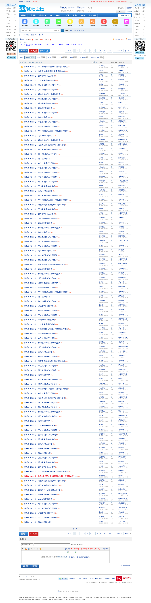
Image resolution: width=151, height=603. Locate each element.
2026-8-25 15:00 (123, 118)
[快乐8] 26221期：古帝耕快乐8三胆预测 (39, 467)
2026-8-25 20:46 (123, 76)
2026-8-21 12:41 (123, 380)
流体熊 (101, 116)
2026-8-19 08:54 (123, 518)
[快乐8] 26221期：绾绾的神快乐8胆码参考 (40, 504)
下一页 (127, 51)
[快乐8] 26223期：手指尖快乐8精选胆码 (39, 333)
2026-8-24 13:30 (123, 173)
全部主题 (23, 62)
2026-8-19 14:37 (123, 486)
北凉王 (101, 79)
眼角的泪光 (122, 66)
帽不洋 (8, 32)
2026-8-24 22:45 (123, 136)
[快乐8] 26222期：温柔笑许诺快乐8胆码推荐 (41, 416)
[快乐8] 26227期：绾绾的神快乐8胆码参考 (40, 113)
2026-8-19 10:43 (123, 504)
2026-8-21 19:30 (123, 334)
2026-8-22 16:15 (123, 297)
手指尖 (101, 102)
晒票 (73, 57)
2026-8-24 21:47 (123, 145)
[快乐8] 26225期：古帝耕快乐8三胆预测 (39, 214)
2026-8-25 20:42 (123, 90)
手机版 (85, 578)
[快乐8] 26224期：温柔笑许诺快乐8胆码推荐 (41, 283)
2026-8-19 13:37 (123, 491)
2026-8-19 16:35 (123, 472)
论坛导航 (26, 35)
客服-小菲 (102, 475)
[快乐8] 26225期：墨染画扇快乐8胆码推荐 (40, 237)
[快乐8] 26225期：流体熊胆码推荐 (37, 232)
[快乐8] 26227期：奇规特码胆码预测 (38, 108)
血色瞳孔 (137, 23)
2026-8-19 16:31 (123, 477)
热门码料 (99, 1)
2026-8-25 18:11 (123, 109)
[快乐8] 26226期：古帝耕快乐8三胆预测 (39, 163)
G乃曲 (9, 29)
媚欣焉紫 (121, 448)
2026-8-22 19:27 (123, 288)
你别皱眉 (121, 222)
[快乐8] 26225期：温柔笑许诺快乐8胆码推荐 (41, 195)
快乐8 (75, 15)
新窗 (95, 62)
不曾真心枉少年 (123, 181)
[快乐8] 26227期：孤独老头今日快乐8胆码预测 (42, 94)
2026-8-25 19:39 (123, 95)
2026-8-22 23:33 (123, 265)
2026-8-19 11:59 (123, 500)
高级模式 (105, 549)
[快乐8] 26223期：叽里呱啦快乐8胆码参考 (40, 347)
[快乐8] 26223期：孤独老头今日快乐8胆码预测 (42, 343)
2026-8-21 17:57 (123, 339)
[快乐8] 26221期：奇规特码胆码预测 (38, 499)
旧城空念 (121, 98)
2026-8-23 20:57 (123, 205)
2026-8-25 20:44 (123, 81)
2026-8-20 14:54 (123, 408)
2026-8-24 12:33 (123, 191)
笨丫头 (120, 102)
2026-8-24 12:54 (123, 182)
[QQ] (63, 578)
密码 (89, 11)
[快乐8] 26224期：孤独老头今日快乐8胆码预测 (42, 274)
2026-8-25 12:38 (123, 127)
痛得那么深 (122, 190)
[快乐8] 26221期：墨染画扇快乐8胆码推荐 (40, 495)
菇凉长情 (121, 517)
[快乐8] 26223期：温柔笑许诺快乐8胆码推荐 (41, 379)
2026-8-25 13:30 (123, 122)
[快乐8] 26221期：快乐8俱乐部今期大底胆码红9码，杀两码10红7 (49, 476)
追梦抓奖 (121, 194)
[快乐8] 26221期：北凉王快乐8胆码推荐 (39, 513)
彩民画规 (67, 549)
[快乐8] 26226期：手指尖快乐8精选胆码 (39, 186)
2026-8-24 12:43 (123, 187)
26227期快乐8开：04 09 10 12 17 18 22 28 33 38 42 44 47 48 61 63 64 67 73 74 (51, 45)
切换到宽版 (130, 2)
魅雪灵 (120, 254)
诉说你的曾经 (122, 434)
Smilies (40, 549)
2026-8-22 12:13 (123, 320)
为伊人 (137, 20)
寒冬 (137, 29)
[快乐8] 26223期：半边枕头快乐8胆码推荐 (40, 366)
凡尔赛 (137, 8)
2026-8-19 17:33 (123, 468)
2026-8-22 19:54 (123, 270)
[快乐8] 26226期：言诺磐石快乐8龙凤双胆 (40, 172)
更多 (40, 62)
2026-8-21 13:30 (123, 375)
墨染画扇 (102, 98)
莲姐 (8, 17)
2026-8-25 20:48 (123, 72)
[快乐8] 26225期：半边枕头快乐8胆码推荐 (40, 246)
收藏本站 (29, 1)
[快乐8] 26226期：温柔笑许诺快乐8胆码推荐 (41, 149)
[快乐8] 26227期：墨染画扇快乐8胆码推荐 (40, 99)
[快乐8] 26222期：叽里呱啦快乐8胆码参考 (40, 407)
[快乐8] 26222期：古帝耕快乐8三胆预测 (39, 393)
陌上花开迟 (122, 116)
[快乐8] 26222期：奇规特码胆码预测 (38, 444)
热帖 (33, 62)
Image (28, 549)
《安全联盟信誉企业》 (122, 1)
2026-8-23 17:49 (123, 228)
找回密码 (129, 8)
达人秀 (35, 1)
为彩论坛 (20, 35)
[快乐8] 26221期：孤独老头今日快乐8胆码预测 (42, 490)
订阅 (129, 39)
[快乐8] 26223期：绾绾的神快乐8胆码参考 (40, 384)
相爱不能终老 (122, 93)
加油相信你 (122, 148)
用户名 (90, 8)
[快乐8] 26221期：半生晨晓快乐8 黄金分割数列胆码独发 (46, 472)
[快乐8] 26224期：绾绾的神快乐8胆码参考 (40, 301)
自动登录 (121, 8)
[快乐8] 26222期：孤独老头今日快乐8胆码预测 (42, 412)
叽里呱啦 (102, 89)
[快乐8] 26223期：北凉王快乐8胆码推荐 (39, 324)
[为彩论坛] (32, 12)
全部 (21, 57)
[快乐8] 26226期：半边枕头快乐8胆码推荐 (40, 168)
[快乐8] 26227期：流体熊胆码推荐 (37, 117)
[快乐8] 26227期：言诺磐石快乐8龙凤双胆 (40, 126)
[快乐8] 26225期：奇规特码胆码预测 (38, 223)
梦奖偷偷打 (122, 457)
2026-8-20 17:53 (123, 394)
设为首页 (22, 1)
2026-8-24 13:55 (123, 168)
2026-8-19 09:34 (123, 514)
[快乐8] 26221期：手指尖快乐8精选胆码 (39, 462)
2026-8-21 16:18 (123, 362)
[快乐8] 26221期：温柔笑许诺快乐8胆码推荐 (41, 485)
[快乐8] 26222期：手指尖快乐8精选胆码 (39, 439)
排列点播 (92, 15)
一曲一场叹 (122, 351)
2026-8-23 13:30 (123, 247)
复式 (78, 30)
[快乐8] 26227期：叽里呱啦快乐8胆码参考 (40, 90)
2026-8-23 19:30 (123, 219)
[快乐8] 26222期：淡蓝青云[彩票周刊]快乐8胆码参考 (44, 398)
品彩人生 (137, 32)
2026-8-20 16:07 (123, 398)
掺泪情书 (121, 406)
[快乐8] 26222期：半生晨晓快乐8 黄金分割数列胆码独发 (46, 389)
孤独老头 (102, 93)
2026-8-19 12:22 (123, 495)
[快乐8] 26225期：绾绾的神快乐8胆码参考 (40, 241)
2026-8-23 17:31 (123, 233)
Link (31, 549)
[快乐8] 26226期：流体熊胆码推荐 (37, 159)
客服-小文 (27, 42)
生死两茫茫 (8, 14)
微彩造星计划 (96, 57)
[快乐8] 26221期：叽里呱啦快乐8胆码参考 (40, 458)
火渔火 (8, 8)
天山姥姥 (137, 14)
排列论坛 (43, 15)
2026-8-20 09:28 (123, 435)
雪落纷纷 (121, 112)
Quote (34, 549)
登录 (58, 557)
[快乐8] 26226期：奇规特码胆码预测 (38, 191)
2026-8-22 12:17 (123, 316)
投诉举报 (111, 1)
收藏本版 (119, 39)
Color (25, 549)
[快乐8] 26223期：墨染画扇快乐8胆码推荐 (40, 370)
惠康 (137, 26)
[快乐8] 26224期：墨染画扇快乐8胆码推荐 (40, 260)
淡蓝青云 (102, 70)
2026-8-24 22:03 (123, 141)
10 (104, 51)
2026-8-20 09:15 (123, 444)
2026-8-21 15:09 (123, 366)
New (69, 67)
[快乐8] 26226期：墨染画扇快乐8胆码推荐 (40, 177)
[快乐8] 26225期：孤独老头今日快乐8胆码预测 (42, 228)
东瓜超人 (137, 11)
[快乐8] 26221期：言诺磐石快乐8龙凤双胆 (40, 508)
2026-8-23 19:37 (123, 214)
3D (51, 15)
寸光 (8, 20)
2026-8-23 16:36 (123, 237)
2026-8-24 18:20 (123, 164)
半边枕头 (102, 121)
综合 (63, 57)
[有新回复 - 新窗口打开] (22, 67)
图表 (82, 30)
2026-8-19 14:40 (123, 481)
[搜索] (62, 30)
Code (37, 549)
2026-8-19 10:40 (123, 509)
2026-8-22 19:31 (123, 274)
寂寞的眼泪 (122, 176)
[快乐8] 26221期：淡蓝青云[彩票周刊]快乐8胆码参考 (44, 481)
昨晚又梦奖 (122, 107)
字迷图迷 (84, 57)
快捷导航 (124, 15)
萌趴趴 (120, 153)
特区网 (23, 15)
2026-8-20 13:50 (123, 417)
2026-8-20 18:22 (123, 389)
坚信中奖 (121, 135)
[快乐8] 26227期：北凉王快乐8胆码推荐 (39, 80)
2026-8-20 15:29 (123, 403)
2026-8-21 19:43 (123, 329)
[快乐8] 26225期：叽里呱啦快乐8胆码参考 (40, 218)
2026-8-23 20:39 (123, 210)
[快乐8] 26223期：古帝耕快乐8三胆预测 (39, 338)
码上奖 (93, 1)
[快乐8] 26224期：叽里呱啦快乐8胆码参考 (40, 278)
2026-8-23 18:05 (123, 224)
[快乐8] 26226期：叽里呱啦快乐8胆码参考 (40, 154)
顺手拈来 (8, 11)
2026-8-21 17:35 (123, 343)
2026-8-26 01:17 (123, 67)
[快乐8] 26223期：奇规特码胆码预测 (38, 352)
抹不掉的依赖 (122, 130)
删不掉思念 (122, 70)
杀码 (74, 30)
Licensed (36, 577)
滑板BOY (137, 17)
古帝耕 (101, 75)
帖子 (55, 30)
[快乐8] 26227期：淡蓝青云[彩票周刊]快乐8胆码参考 (44, 71)
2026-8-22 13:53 (123, 306)
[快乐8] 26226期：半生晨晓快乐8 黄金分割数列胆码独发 (46, 131)
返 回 (69, 51)
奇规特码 (102, 107)
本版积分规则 (125, 565)
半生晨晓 (102, 66)
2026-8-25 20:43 (123, 86)
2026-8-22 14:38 (123, 302)
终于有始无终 (122, 144)
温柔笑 (101, 84)
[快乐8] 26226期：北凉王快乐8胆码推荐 (39, 136)
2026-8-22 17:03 (123, 293)
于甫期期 (8, 26)
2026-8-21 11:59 (123, 385)
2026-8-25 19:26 (123, 104)
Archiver (79, 578)
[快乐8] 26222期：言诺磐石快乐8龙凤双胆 (40, 435)
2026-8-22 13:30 (123, 311)
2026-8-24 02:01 (123, 196)
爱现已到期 (122, 121)
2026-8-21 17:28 (123, 348)
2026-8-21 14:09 (123, 371)
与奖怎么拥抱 (122, 466)
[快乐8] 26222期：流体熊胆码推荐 (37, 421)
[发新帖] (23, 51)
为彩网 (82, 15)
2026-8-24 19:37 (123, 150)
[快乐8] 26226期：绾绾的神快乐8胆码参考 (40, 182)
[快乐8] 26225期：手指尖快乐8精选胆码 (39, 209)
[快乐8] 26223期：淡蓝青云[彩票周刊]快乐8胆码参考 (44, 361)
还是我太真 (122, 287)
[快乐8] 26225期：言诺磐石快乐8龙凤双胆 (40, 255)
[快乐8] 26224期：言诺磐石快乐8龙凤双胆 (40, 310)
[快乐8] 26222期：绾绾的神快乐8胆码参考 (40, 402)
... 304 (109, 51)
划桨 (8, 23)
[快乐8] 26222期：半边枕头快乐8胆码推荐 (40, 430)
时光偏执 (121, 300)
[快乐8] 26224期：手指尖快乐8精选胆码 (39, 320)
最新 (29, 62)
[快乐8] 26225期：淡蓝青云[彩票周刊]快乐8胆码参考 (44, 205)
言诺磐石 (102, 125)
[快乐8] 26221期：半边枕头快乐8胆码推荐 (40, 518)
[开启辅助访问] (90, 2)
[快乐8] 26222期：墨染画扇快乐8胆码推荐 (40, 449)
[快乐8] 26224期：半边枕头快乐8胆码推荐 (40, 315)
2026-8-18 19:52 (123, 523)
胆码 (71, 30)
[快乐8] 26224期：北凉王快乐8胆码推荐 (39, 306)
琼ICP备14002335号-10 (108, 578)
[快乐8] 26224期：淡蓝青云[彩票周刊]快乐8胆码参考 (44, 264)
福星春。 (137, 35)
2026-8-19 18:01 (123, 463)
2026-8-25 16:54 (123, 113)
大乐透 (66, 15)
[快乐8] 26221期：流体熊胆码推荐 (37, 453)
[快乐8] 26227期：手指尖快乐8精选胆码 (39, 103)
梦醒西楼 (121, 75)
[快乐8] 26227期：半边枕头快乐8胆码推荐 (40, 122)
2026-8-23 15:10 (123, 242)
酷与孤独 (121, 296)
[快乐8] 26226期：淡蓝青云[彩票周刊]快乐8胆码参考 (44, 145)
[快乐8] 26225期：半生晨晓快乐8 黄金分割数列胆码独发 (46, 200)
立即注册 (129, 11)
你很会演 (121, 79)
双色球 (57, 15)
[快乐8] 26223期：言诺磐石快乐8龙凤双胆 (40, 356)
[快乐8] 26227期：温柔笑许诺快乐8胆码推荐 (41, 85)
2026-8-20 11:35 (123, 426)
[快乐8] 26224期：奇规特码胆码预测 (38, 269)
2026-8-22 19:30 (123, 279)
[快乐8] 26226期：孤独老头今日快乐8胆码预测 (42, 140)
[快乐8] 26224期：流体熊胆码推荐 (37, 297)
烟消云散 (121, 388)
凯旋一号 (121, 162)
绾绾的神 (102, 112)
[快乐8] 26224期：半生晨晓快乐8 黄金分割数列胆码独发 (46, 292)
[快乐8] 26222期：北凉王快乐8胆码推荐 (39, 426)
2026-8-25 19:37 (123, 99)
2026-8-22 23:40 (123, 260)
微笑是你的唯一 (123, 337)
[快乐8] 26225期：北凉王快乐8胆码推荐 (39, 251)
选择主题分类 (26, 545)
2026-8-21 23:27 (123, 325)
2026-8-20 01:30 (123, 454)
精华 (37, 62)
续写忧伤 (121, 250)
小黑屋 (91, 578)
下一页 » (75, 529)
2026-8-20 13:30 (123, 421)
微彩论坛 (34, 35)
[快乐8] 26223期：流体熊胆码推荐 (37, 375)
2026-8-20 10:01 (123, 431)
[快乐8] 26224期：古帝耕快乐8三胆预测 (39, 287)
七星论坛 (32, 15)
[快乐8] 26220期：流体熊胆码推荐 (37, 522)
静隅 (8, 35)
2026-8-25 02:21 (123, 132)
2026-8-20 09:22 (123, 440)
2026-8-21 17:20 (123, 352)
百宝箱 (105, 1)
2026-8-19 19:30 (123, 458)
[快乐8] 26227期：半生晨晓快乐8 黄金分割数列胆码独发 (46, 67)
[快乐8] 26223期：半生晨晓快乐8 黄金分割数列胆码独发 (46, 329)
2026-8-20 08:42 (123, 449)
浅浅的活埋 (122, 89)
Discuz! (28, 577)
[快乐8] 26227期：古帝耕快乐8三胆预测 (39, 76)
